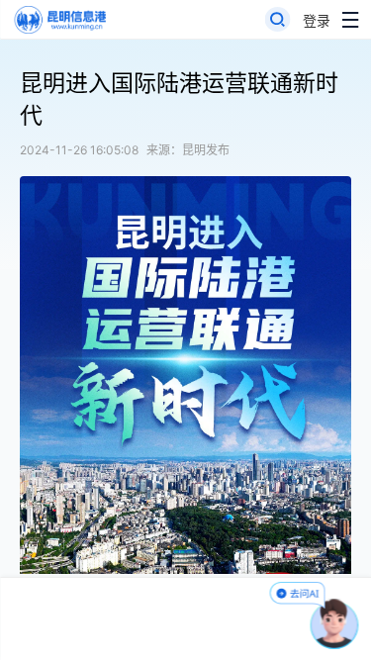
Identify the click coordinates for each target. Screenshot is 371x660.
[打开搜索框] (278, 20)
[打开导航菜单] (350, 20)
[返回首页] (59, 20)
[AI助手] (335, 624)
